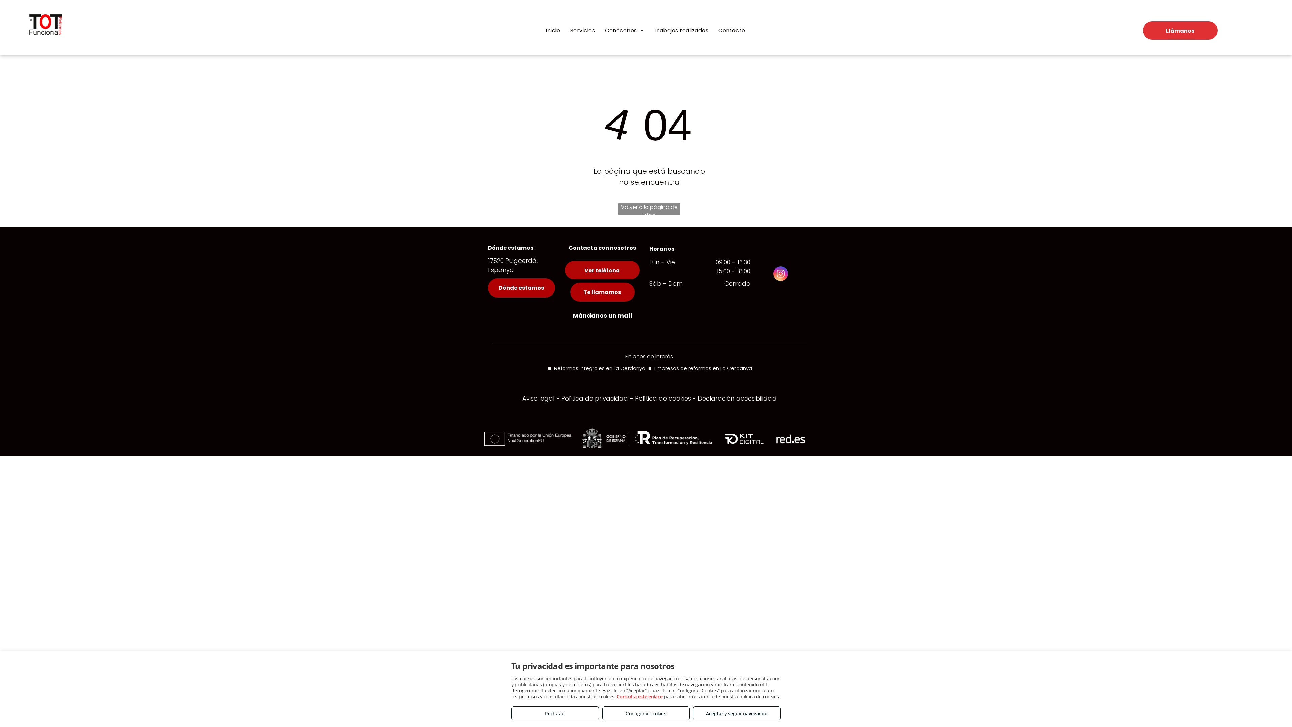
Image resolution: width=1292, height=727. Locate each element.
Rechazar (555, 713)
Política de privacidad (594, 398)
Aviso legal (538, 398)
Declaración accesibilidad (737, 398)
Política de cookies (663, 398)
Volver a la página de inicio (649, 209)
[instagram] (780, 274)
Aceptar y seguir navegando (736, 713)
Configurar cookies (646, 713)
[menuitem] (553, 30)
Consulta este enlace (639, 696)
